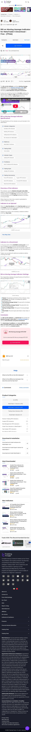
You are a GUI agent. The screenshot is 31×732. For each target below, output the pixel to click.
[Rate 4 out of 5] (26, 360)
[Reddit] (3, 580)
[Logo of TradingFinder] (7, 2)
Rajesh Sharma (16, 21)
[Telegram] (27, 576)
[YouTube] (17, 576)
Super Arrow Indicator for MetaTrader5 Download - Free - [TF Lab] (18, 474)
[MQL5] (8, 576)
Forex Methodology (7, 597)
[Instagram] (17, 580)
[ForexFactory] (27, 580)
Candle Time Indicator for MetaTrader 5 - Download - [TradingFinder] (17, 466)
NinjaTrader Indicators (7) (15, 414)
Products (10, 14)
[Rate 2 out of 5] (22, 360)
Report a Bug (5, 605)
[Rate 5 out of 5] (28, 360)
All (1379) (15, 400)
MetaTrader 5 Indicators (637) (15, 407)
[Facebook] (22, 580)
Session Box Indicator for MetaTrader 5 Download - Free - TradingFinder (18, 482)
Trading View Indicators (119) (15, 411)
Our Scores (4, 614)
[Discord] (13, 580)
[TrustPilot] (13, 584)
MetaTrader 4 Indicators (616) (15, 403)
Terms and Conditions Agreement (11, 724)
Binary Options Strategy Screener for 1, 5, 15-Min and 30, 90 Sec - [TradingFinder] (18, 513)
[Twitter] (13, 576)
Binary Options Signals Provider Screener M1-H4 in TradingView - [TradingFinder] (18, 521)
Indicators (16, 14)
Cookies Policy (5, 721)
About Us (4, 591)
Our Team (4, 600)
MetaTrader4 (15, 39)
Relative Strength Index (17, 87)
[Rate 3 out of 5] (24, 360)
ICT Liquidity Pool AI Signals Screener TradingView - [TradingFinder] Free (17, 506)
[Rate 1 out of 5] (21, 360)
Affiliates (4, 611)
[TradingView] (3, 576)
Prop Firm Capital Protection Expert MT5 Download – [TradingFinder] (17, 490)
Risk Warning (5, 719)
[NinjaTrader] (8, 584)
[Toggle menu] (27, 728)
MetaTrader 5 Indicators (6, 16)
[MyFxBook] (3, 584)
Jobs (3, 603)
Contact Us (4, 594)
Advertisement (6, 608)
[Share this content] (3, 46)
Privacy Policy (5, 717)
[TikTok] (22, 576)
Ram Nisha (6, 21)
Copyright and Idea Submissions (10, 723)
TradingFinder (4, 14)
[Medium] (8, 580)
